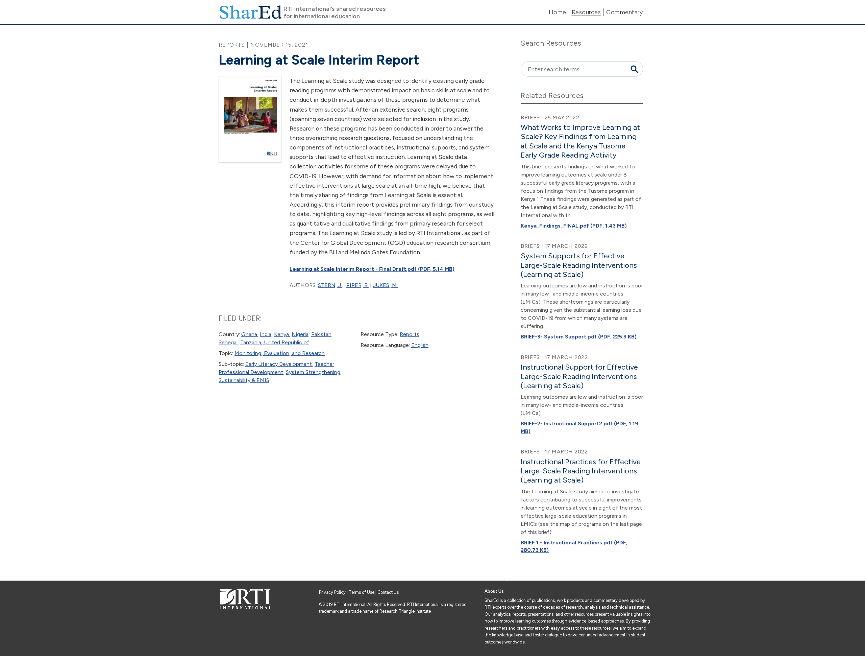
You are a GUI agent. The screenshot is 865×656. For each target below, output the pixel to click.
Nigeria (300, 334)
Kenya (281, 334)
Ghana (249, 334)
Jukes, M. (385, 285)
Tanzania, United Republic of (274, 342)
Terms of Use (361, 592)
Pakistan (321, 334)
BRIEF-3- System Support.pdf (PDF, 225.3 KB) (579, 336)
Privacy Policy (333, 592)
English (419, 345)
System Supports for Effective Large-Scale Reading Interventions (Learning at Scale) (579, 265)
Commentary (624, 12)
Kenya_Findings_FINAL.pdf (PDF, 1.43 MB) (574, 225)
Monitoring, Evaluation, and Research (279, 353)
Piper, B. (357, 285)
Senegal (228, 342)
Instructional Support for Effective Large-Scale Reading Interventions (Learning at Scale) (579, 376)
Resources (586, 12)
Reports (409, 334)
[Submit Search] (634, 69)
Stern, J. (330, 285)
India (265, 334)
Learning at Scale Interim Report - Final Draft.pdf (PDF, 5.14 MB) (372, 269)
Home (557, 12)
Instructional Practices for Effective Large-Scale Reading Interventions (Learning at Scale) (581, 471)
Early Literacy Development (278, 364)
